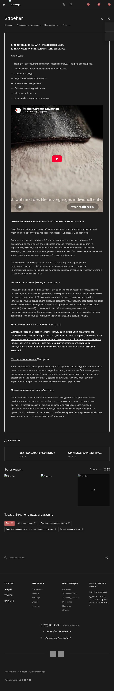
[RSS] (102, 19)
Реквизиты (67, 602)
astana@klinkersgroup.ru (59, 631)
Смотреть (55, 324)
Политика (66, 606)
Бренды (9, 601)
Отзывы (35, 602)
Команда (36, 598)
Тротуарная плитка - (24, 359)
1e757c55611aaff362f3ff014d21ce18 (37, 452)
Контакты (36, 606)
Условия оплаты (69, 593)
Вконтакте (53, 654)
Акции (8, 589)
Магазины (66, 589)
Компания (38, 583)
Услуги (8, 595)
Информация (70, 583)
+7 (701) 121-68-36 (49, 625)
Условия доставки (70, 598)
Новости (35, 593)
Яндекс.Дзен (61, 654)
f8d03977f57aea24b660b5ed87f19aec (85, 452)
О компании (37, 589)
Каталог (9, 583)
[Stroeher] (20, 490)
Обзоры (65, 610)
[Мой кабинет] (78, 4)
